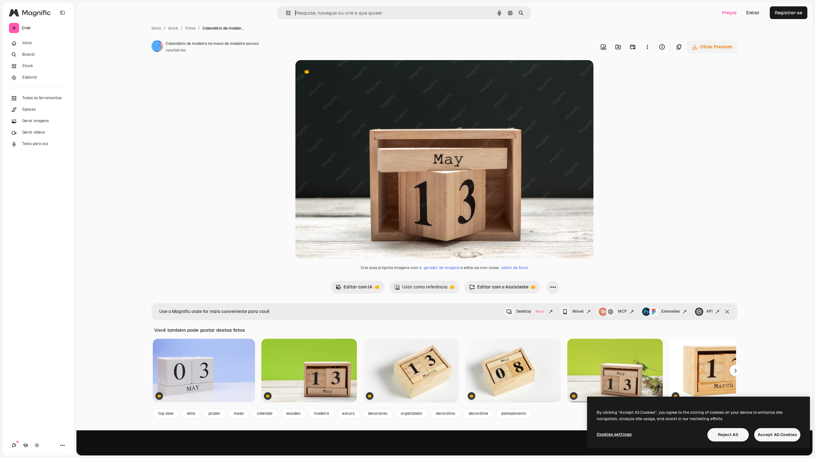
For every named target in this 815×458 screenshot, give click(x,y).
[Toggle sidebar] (62, 13)
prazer (214, 413)
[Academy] (25, 445)
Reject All (728, 434)
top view (166, 413)
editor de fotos (514, 267)
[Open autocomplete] (285, 12)
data (191, 413)
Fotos (190, 28)
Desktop (530, 311)
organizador (411, 413)
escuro (348, 413)
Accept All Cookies (777, 434)
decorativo (445, 413)
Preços (729, 13)
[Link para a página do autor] (157, 47)
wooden (293, 413)
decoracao (377, 413)
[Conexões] (14, 445)
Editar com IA (354, 288)
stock (173, 28)
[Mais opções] (647, 46)
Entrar (753, 13)
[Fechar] (727, 311)
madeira (321, 413)
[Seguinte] (735, 370)
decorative (478, 413)
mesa (239, 413)
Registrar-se (788, 13)
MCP (622, 311)
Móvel (578, 311)
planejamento (513, 413)
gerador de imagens (442, 267)
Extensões (670, 311)
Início (156, 28)
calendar (265, 413)
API (709, 311)
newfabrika (176, 50)
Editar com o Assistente (498, 288)
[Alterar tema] (37, 445)
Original (336, 72)
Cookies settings (614, 434)
